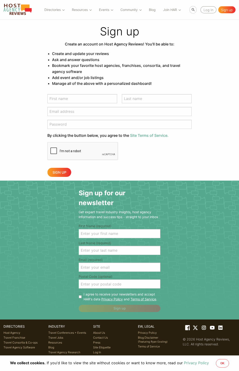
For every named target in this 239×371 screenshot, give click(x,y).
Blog (152, 10)
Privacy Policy (112, 299)
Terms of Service (143, 299)
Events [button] (104, 10)
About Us (99, 332)
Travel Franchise (14, 337)
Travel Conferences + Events (67, 332)
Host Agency (12, 332)
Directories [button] (52, 10)
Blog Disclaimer (153, 339)
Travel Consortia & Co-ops (21, 342)
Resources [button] (80, 10)
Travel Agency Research (64, 352)
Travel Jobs (55, 337)
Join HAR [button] (170, 10)
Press (96, 342)
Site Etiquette (102, 347)
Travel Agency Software (19, 347)
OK (222, 363)
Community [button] (129, 10)
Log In (97, 352)
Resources (55, 342)
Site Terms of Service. (149, 135)
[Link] (187, 328)
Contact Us (100, 337)
